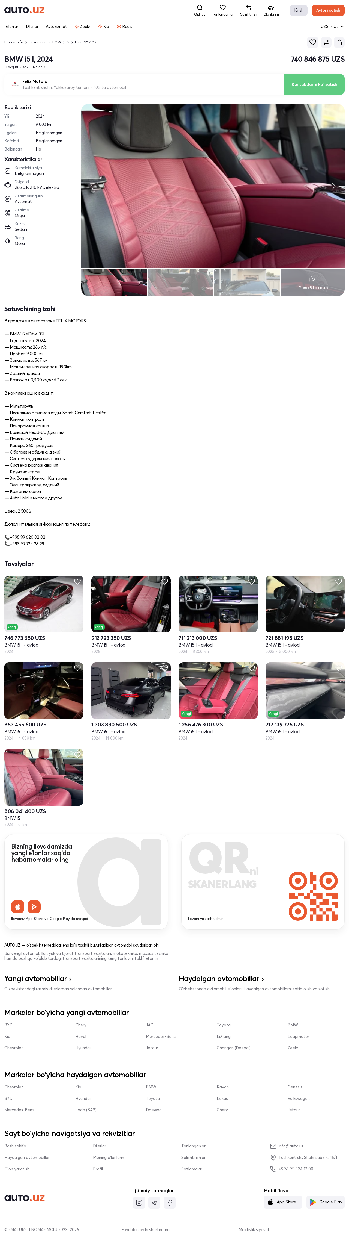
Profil (98, 1169)
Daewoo (154, 1110)
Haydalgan (38, 42)
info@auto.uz (291, 1146)
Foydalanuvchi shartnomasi (146, 1229)
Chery (80, 1025)
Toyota (224, 1025)
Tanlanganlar (193, 1146)
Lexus (222, 1098)
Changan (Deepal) (234, 1048)
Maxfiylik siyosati (254, 1229)
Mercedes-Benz (161, 1036)
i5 (68, 42)
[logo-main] (24, 10)
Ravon (223, 1087)
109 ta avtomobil (110, 87)
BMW (56, 42)
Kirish (298, 10)
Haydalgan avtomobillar (27, 1157)
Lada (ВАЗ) (86, 1110)
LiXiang (224, 1036)
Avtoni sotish (328, 10)
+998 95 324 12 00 (296, 1169)
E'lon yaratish (16, 1169)
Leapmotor (298, 1036)
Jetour (152, 1048)
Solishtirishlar (193, 1157)
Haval (80, 1036)
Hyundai (83, 1048)
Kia (7, 1036)
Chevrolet (13, 1048)
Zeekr (293, 1048)
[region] (213, 186)
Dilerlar (99, 1146)
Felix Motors (34, 81)
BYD (8, 1025)
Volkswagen (299, 1098)
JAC (149, 1025)
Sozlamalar (191, 1169)
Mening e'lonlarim (109, 1157)
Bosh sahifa (13, 42)
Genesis (295, 1087)
